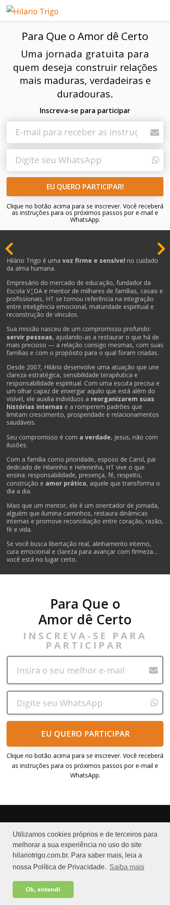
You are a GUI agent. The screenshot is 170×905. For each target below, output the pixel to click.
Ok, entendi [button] (43, 889)
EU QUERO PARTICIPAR (85, 733)
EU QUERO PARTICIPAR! (85, 186)
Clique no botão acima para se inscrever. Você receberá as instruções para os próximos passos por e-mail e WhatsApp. (85, 213)
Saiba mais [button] (126, 867)
